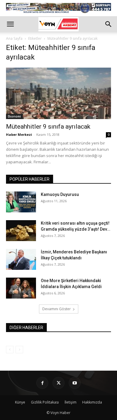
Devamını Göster (56, 308)
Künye (20, 402)
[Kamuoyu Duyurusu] (21, 201)
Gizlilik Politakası (45, 402)
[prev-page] (10, 349)
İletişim (70, 402)
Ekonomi (14, 116)
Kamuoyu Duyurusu (60, 194)
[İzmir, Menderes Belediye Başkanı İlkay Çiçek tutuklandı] (21, 259)
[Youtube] (75, 383)
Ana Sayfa (14, 38)
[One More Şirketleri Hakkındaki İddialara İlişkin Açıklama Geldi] (21, 288)
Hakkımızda (92, 402)
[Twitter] (58, 383)
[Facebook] (42, 383)
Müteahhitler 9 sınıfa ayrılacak (48, 126)
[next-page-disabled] (19, 349)
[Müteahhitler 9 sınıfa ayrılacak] (58, 93)
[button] (10, 24)
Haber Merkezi (19, 134)
